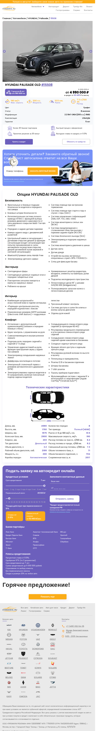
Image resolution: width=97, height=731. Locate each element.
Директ (66, 6)
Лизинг (89, 6)
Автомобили (19, 18)
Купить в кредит (19, 142)
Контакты (88, 10)
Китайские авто (37, 608)
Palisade (43, 18)
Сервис (76, 10)
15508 (53, 18)
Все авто (24, 608)
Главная (7, 18)
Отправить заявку (65, 498)
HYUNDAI (32, 18)
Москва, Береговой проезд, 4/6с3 (77, 631)
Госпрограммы (63, 10)
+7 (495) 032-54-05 (75, 626)
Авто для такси (52, 608)
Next (91, 51)
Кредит (63, 608)
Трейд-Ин (77, 6)
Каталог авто (8, 619)
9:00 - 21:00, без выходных (76, 636)
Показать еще (48, 596)
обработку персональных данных (14, 181)
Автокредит (53, 6)
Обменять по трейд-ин (76, 142)
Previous (4, 51)
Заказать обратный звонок (43, 171)
